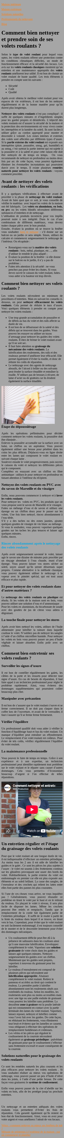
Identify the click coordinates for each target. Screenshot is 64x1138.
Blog (4, 24)
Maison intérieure (11, 4)
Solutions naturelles (12, 14)
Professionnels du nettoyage (17, 19)
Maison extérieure (11, 9)
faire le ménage (29, 231)
